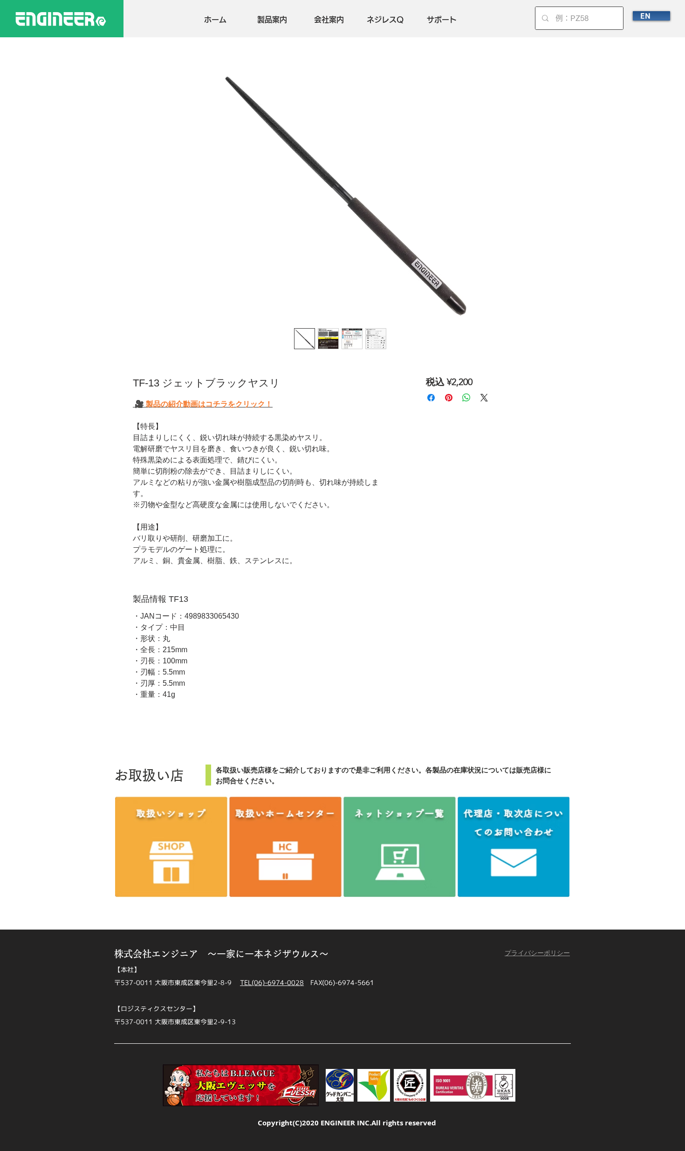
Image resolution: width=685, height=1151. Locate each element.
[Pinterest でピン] (448, 397)
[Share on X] (484, 397)
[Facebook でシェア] (431, 397)
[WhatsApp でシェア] (466, 397)
